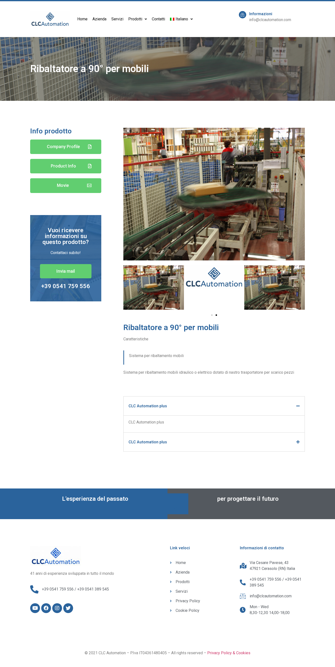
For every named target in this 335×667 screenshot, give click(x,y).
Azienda (99, 19)
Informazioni (260, 14)
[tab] (214, 406)
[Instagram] (57, 608)
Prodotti (135, 19)
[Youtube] (35, 608)
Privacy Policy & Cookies (228, 653)
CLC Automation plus (148, 406)
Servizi (117, 19)
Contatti (158, 19)
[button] (65, 147)
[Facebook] (46, 608)
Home (82, 19)
